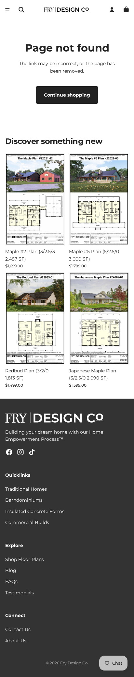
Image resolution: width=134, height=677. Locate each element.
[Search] (21, 10)
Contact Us (18, 629)
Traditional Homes (26, 489)
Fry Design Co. (74, 662)
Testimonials (19, 593)
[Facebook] (9, 452)
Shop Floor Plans (24, 559)
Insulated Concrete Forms (34, 511)
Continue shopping (67, 95)
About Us (15, 641)
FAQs (11, 581)
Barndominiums (24, 500)
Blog (10, 570)
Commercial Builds (27, 522)
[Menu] (7, 9)
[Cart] (126, 10)
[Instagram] (20, 452)
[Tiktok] (32, 452)
